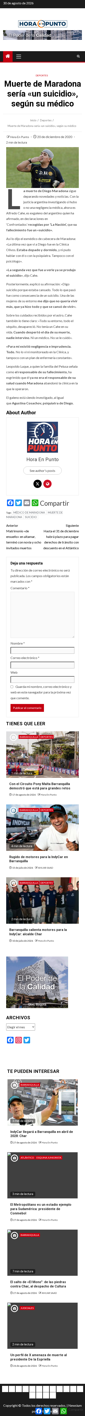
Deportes (42, 75)
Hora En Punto (20, 137)
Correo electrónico (25, 658)
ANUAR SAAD (45, 867)
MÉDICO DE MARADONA (29, 512)
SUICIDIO (31, 517)
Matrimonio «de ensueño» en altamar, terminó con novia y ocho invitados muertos (23, 536)
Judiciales (27, 1308)
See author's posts (42, 470)
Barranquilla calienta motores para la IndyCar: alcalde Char (38, 932)
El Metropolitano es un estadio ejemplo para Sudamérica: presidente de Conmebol (40, 1209)
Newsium (75, 1405)
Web (14, 672)
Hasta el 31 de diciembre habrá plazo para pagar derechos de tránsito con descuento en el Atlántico (61, 536)
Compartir (54, 503)
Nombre (18, 643)
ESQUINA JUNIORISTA (49, 1157)
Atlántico (27, 1157)
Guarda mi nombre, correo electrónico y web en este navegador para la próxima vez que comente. (41, 692)
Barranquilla (29, 736)
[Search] (78, 56)
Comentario (20, 588)
